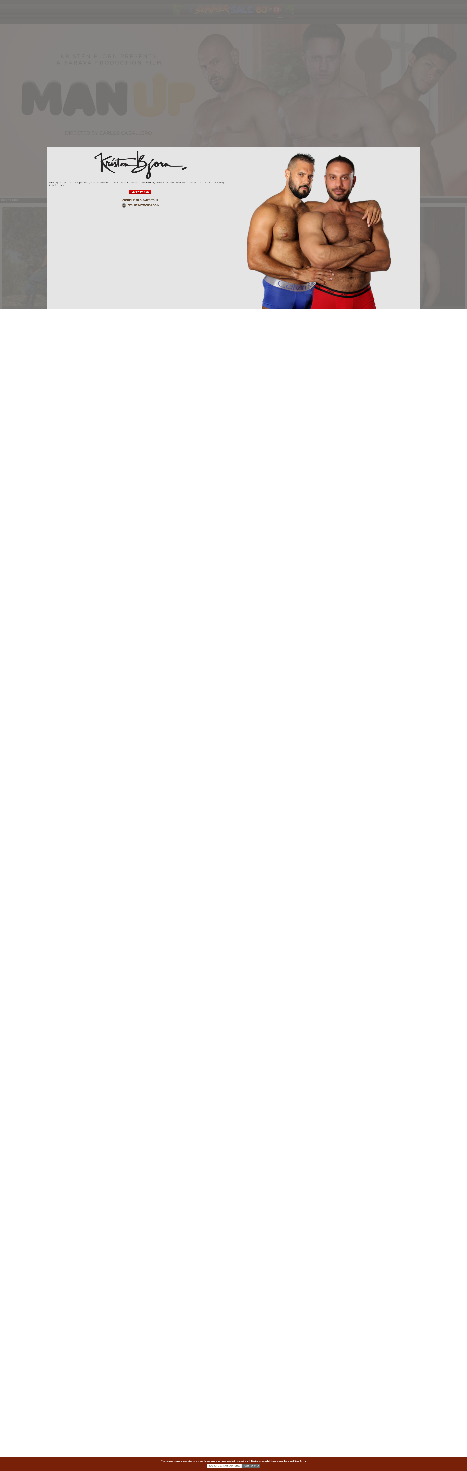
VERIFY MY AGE (140, 192)
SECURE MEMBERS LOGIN (142, 205)
